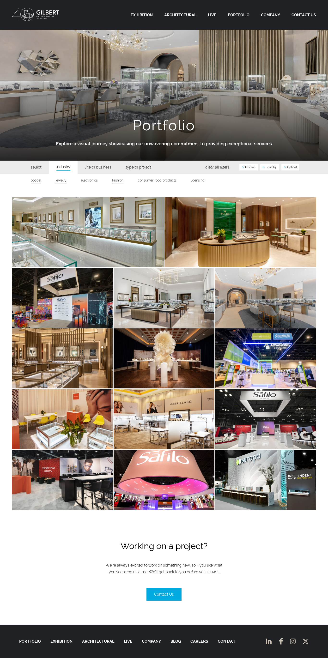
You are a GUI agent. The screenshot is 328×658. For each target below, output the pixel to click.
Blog (175, 641)
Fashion (249, 167)
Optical (291, 167)
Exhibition (142, 15)
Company (270, 15)
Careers (199, 641)
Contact (227, 641)
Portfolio (238, 15)
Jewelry (271, 167)
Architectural (180, 15)
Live (212, 15)
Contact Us (304, 15)
